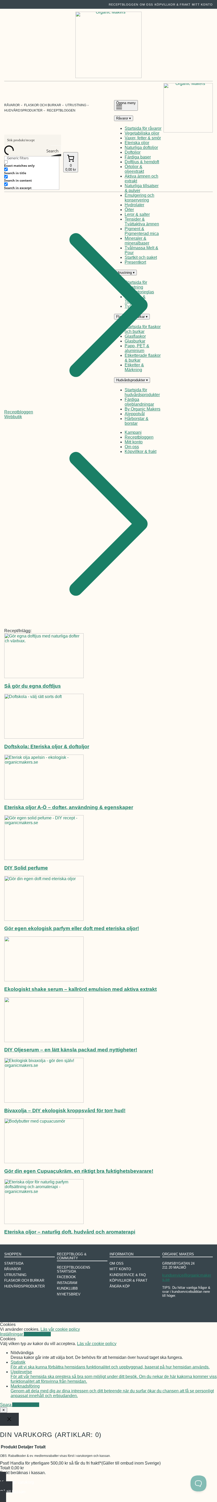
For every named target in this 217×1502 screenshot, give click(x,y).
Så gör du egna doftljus (32, 686)
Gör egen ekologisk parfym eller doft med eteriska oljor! (71, 928)
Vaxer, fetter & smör (143, 138)
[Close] (9, 1419)
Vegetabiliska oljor (142, 133)
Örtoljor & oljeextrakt (134, 169)
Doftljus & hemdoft (142, 162)
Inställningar (12, 1334)
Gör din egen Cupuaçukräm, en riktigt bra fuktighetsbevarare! (78, 1171)
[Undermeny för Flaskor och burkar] (63, 105)
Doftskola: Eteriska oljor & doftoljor (46, 746)
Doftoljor (133, 152)
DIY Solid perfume (26, 868)
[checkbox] (30, 164)
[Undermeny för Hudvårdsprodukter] (44, 110)
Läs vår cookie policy (60, 1329)
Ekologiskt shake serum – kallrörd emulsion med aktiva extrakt (80, 989)
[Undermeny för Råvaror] (21, 105)
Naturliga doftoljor (141, 147)
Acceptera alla (37, 1334)
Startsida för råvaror (143, 128)
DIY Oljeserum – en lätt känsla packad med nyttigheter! (70, 1049)
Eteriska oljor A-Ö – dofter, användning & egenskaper (68, 807)
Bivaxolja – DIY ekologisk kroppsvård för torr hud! (64, 1110)
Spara (6, 1404)
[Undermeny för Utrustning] (88, 105)
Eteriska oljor (137, 142)
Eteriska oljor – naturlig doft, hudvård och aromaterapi (69, 1232)
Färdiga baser (138, 157)
